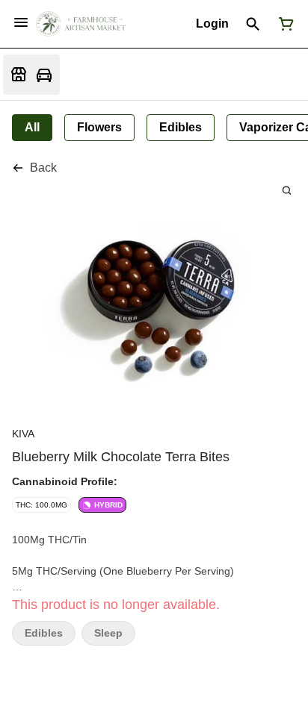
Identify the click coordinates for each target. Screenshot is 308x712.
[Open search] (253, 23)
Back (43, 167)
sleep (108, 633)
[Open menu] (21, 22)
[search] (286, 190)
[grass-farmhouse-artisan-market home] (81, 24)
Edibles (44, 633)
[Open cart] (283, 23)
